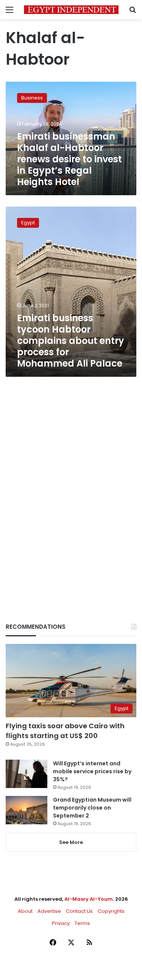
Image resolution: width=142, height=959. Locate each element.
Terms (82, 923)
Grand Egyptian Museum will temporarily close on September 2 (92, 807)
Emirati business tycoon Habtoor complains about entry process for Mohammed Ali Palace (70, 341)
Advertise (49, 911)
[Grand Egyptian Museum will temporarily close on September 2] (26, 810)
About (25, 911)
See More (71, 842)
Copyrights (111, 911)
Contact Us (79, 911)
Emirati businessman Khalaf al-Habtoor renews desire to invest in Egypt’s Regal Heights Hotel (69, 159)
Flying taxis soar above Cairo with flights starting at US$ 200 (65, 730)
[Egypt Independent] (71, 9)
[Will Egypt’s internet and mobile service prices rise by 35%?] (26, 774)
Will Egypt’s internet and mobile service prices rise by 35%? (92, 771)
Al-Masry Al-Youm (88, 899)
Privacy (61, 923)
